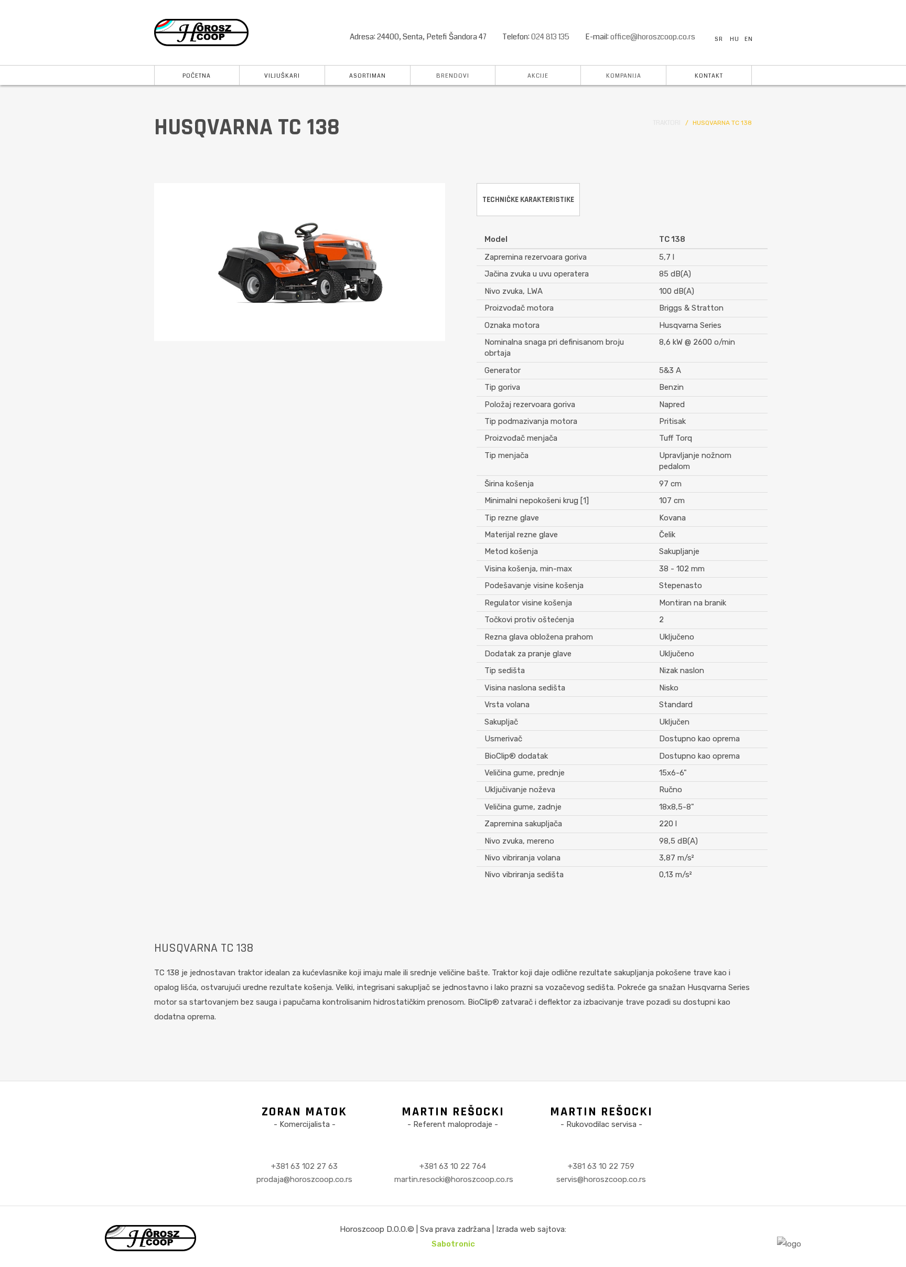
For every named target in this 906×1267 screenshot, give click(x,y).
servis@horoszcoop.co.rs (601, 1179)
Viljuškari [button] (282, 76)
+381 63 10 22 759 (601, 1166)
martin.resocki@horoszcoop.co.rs (453, 1179)
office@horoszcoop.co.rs (652, 36)
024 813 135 (550, 36)
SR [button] (719, 39)
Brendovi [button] (452, 76)
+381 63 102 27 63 (304, 1166)
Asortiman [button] (367, 76)
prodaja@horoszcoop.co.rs (304, 1179)
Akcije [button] (537, 76)
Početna (196, 76)
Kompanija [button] (623, 76)
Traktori (667, 123)
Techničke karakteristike (528, 200)
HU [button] (734, 39)
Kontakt (709, 76)
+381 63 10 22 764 (452, 1166)
